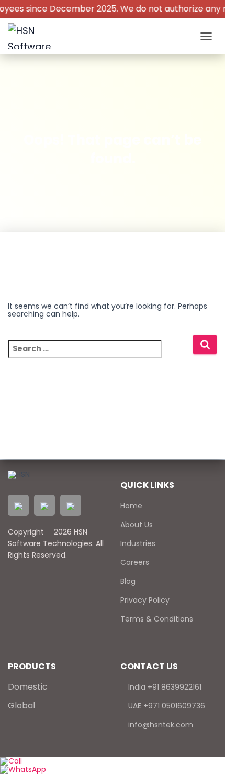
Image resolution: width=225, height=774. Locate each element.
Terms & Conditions (156, 619)
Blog (128, 581)
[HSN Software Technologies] (39, 36)
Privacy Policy (145, 600)
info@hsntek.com (159, 725)
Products (32, 666)
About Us (136, 524)
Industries (137, 543)
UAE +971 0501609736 (165, 706)
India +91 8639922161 (163, 687)
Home (131, 505)
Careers (134, 562)
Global (21, 706)
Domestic (28, 687)
